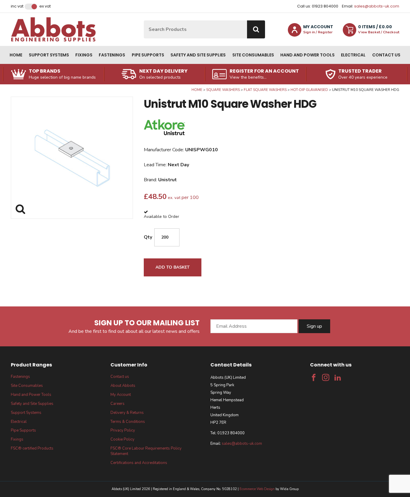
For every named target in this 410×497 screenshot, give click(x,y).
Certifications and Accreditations (138, 462)
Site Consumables (253, 55)
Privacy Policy (122, 430)
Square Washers (223, 89)
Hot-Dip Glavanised (309, 89)
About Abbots (122, 385)
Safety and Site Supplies (198, 55)
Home (16, 55)
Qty (148, 237)
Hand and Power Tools (307, 55)
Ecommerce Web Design (257, 489)
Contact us (386, 55)
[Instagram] (325, 377)
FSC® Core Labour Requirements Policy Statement (146, 451)
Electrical (353, 55)
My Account (120, 394)
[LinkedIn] (337, 377)
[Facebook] (313, 377)
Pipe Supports (148, 55)
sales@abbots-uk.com (376, 6)
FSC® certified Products (32, 448)
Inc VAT (17, 6)
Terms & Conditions (127, 421)
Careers (117, 403)
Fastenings (112, 55)
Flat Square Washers (265, 89)
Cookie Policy (122, 439)
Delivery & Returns (127, 412)
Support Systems (49, 55)
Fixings (83, 55)
